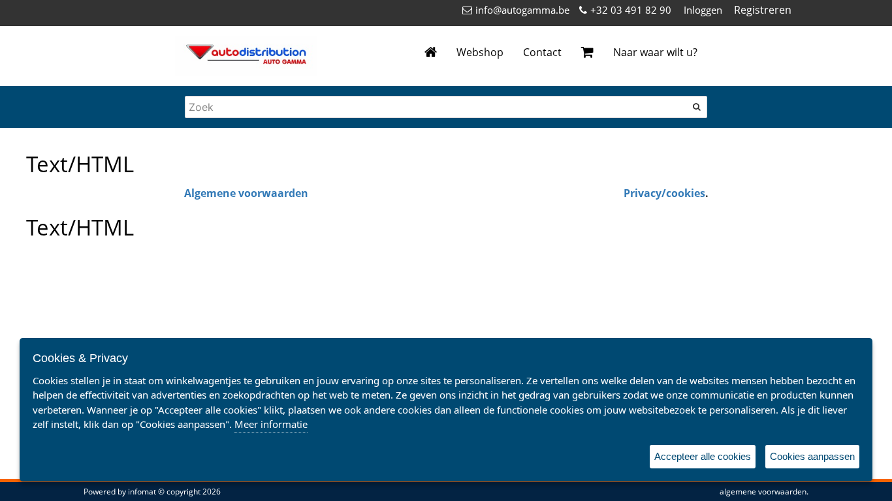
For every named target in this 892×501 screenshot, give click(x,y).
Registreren (762, 10)
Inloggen (703, 9)
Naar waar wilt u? (655, 52)
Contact (542, 52)
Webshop (479, 52)
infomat (142, 491)
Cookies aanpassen (812, 456)
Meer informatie (271, 424)
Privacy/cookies (664, 193)
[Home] (431, 52)
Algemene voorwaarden (246, 193)
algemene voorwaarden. (764, 491)
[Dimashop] (246, 56)
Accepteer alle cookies (702, 456)
